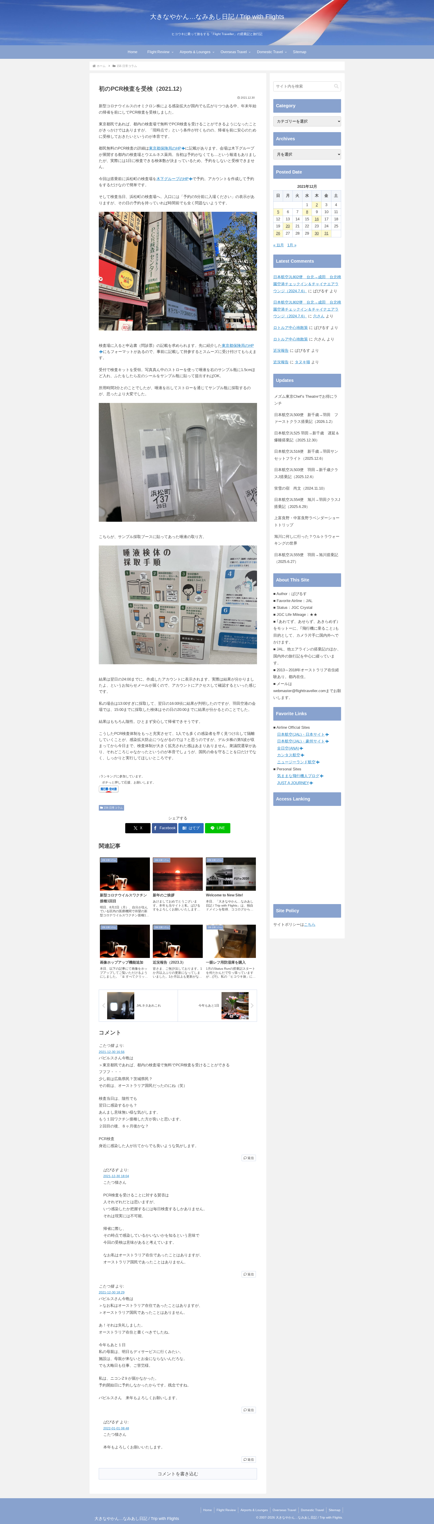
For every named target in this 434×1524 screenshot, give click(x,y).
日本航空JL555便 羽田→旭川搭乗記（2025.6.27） (306, 558)
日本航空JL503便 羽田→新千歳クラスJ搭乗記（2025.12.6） (306, 473)
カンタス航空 (288, 755)
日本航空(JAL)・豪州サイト (301, 741)
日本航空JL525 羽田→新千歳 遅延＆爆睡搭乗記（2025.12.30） (306, 436)
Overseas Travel (284, 1510)
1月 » (291, 245)
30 (317, 233)
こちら (310, 924)
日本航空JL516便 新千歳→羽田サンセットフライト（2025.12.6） (306, 455)
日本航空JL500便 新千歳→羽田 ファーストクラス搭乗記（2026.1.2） (306, 418)
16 (317, 219)
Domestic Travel (312, 1510)
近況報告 (281, 350)
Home (207, 1510)
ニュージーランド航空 (296, 762)
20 (288, 226)
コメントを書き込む (178, 1473)
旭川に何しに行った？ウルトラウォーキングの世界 (307, 540)
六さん (319, 316)
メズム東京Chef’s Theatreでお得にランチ (305, 400)
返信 (251, 1158)
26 (278, 233)
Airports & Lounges (254, 1510)
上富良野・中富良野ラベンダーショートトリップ (307, 521)
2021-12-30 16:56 (112, 1052)
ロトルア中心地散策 (290, 328)
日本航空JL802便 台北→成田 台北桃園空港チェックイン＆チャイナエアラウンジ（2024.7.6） (307, 284)
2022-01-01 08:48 (116, 1428)
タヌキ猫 (302, 362)
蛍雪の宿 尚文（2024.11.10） (300, 488)
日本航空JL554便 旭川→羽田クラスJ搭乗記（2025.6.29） (307, 503)
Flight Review (226, 1510)
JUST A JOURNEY (293, 783)
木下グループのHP (172, 179)
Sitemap (334, 1510)
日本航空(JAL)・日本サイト (301, 734)
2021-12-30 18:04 (116, 1176)
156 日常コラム (113, 807)
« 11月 (278, 245)
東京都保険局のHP (165, 148)
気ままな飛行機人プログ (298, 776)
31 (326, 233)
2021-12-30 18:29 (112, 1292)
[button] (336, 86)
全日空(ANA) (288, 748)
